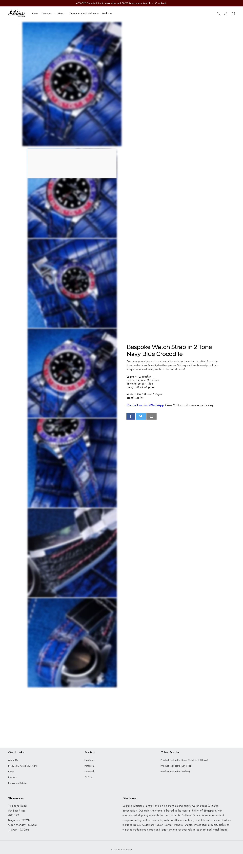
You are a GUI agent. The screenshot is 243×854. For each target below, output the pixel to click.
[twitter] (141, 416)
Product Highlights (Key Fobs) (176, 765)
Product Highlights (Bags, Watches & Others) (184, 760)
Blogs (11, 771)
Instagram (89, 765)
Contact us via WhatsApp (145, 405)
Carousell (89, 771)
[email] (151, 416)
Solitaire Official (125, 850)
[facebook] (130, 416)
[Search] (218, 13)
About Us (13, 760)
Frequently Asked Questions (22, 765)
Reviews (12, 777)
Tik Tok (88, 777)
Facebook (89, 760)
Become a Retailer (17, 783)
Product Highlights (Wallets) (175, 771)
